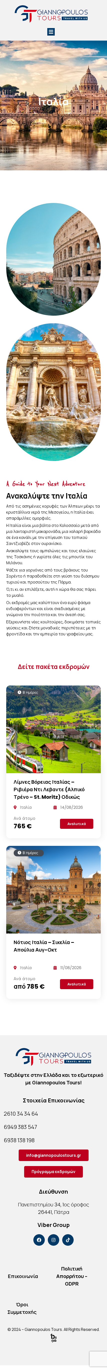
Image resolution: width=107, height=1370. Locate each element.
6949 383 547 (20, 1127)
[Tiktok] (68, 1240)
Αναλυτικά (76, 823)
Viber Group (54, 1225)
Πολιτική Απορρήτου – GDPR (71, 1276)
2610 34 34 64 (21, 1113)
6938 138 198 (19, 1140)
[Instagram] (53, 1240)
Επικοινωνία (23, 1276)
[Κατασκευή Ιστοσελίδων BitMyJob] (53, 1337)
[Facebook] (39, 1240)
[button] (51, 32)
